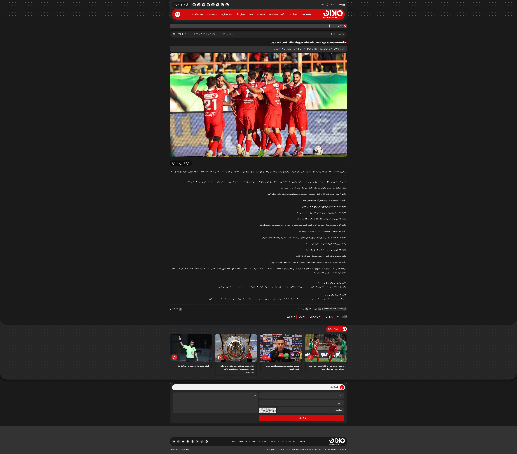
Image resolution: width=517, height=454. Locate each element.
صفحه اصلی (306, 14)
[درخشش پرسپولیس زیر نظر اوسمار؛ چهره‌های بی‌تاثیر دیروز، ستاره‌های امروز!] (326, 348)
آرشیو (282, 441)
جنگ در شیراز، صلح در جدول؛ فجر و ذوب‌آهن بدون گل (313, 26)
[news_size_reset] (181, 163)
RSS (233, 441)
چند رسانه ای (197, 14)
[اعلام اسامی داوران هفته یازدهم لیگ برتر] (191, 348)
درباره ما (303, 441)
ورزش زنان (240, 14)
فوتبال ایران (292, 14)
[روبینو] (208, 4)
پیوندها (264, 441)
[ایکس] (217, 4)
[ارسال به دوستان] (185, 34)
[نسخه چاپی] (173, 34)
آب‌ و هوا (254, 441)
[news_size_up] (173, 163)
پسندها (301, 309)
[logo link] (333, 14)
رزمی (251, 14)
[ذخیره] (179, 34)
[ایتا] (222, 4)
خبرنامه (273, 441)
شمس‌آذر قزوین (315, 316)
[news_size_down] (187, 163)
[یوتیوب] (194, 4)
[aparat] (198, 4)
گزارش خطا (313, 309)
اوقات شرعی (243, 441)
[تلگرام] (203, 4)
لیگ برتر (302, 316)
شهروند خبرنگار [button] (179, 4)
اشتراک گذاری (174, 309)
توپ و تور (261, 14)
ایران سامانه (175, 449)
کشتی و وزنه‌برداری (276, 14)
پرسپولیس (329, 316)
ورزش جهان (212, 14)
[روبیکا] (213, 4)
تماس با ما (292, 441)
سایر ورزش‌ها (226, 14)
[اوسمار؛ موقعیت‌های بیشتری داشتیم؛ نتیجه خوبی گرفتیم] (281, 348)
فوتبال (333, 34)
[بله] (227, 4)
